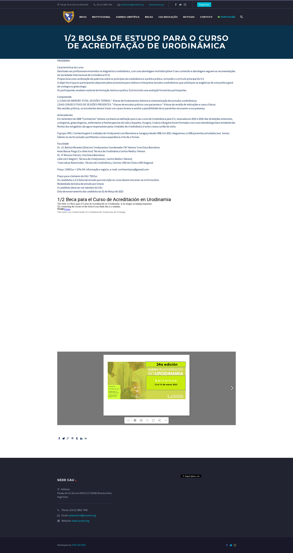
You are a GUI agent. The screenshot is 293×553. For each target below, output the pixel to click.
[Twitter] (63, 438)
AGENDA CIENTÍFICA (127, 17)
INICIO (83, 17)
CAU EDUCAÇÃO (168, 17)
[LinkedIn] (81, 438)
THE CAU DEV (79, 544)
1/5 (128, 420)
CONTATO (206, 17)
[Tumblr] (77, 438)
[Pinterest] (72, 438)
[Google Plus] (68, 438)
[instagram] (185, 4)
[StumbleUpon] (86, 438)
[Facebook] (59, 438)
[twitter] (180, 4)
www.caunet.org (156, 4)
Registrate (204, 4)
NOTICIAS (189, 17)
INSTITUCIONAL (101, 17)
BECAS (149, 17)
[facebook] (176, 4)
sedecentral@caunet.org (132, 4)
